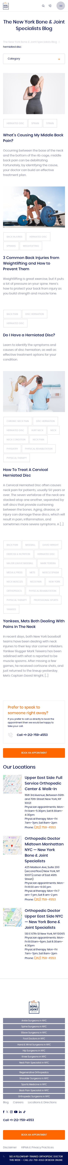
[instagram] (11, 1112)
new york (54, 582)
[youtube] (15, 1112)
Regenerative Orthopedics (34, 1072)
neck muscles (15, 582)
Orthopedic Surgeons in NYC (34, 1096)
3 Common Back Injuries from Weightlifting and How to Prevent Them (31, 263)
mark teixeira (48, 563)
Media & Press (14, 572)
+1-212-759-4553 (35, 734)
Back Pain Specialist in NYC (34, 1090)
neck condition (16, 439)
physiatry (12, 449)
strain (50, 123)
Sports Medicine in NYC (34, 1084)
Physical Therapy (17, 458)
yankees (11, 609)
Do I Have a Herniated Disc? (29, 335)
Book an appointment (34, 753)
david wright (50, 545)
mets (32, 572)
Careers (18, 1102)
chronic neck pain (18, 421)
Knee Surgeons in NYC (34, 1057)
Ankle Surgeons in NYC (34, 1020)
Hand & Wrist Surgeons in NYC (34, 1045)
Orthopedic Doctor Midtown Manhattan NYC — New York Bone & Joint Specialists (44, 850)
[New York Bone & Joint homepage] (34, 1006)
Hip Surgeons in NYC (34, 1051)
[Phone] (50, 5)
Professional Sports (46, 600)
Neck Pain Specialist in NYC (34, 1063)
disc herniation (34, 314)
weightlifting (31, 246)
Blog (5, 1102)
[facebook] (3, 1112)
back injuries (14, 237)
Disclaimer (10, 1147)
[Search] (43, 5)
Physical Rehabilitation (39, 449)
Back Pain (12, 314)
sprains (11, 246)
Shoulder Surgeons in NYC (34, 1078)
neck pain (38, 439)
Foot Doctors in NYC (34, 1038)
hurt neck (37, 430)
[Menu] (60, 6)
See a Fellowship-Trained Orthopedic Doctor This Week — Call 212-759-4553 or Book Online (36, 1158)
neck (53, 430)
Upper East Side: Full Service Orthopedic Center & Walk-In (43, 783)
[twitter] (7, 1112)
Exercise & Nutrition (18, 554)
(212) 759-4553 (45, 827)
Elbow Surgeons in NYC (34, 1032)
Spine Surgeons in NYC (34, 1026)
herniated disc (15, 123)
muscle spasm (50, 572)
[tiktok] (24, 1112)
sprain (35, 123)
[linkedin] (20, 1112)
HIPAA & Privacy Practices (37, 1147)
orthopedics (14, 591)
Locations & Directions (42, 1102)
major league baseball (20, 563)
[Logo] (6, 6)
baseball (30, 545)
